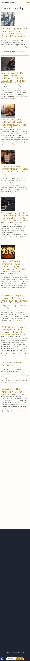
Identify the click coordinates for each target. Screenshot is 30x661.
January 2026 (11, 432)
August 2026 (11, 424)
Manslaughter (12, 487)
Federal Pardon (12, 468)
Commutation (12, 448)
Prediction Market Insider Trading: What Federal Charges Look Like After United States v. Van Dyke (13, 330)
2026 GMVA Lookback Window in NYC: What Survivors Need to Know (12, 392)
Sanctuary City (12, 505)
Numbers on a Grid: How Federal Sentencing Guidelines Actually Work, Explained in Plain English (13, 77)
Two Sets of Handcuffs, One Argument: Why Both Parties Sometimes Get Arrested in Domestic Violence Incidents (14, 216)
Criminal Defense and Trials (15, 617)
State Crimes (11, 521)
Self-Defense (11, 509)
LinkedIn (15, 642)
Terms (16, 594)
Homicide (10, 481)
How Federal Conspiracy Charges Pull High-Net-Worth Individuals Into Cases (15, 298)
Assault (10, 442)
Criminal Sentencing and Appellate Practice (15, 620)
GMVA (9, 477)
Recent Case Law (12, 503)
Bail (9, 444)
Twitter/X (16, 639)
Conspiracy (11, 450)
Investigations (12, 485)
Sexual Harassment (13, 517)
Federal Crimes (12, 466)
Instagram (16, 645)
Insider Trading (12, 483)
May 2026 (10, 426)
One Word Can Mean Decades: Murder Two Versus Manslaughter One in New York (14, 170)
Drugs (10, 461)
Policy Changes (12, 497)
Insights (15, 630)
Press (15, 626)
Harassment (11, 479)
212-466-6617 (4, 549)
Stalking (10, 519)
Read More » (21, 51)
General (10, 473)
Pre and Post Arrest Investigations (15, 615)
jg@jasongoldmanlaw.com (6, 560)
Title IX (10, 525)
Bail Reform (11, 446)
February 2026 (12, 430)
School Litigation (13, 507)
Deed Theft (11, 455)
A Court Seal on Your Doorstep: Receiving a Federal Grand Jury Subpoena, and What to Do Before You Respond (13, 266)
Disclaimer (8, 654)
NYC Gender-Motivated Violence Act (12, 363)
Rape (9, 501)
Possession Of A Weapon (14, 499)
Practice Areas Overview (15, 612)
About (15, 628)
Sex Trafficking (12, 514)
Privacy (13, 594)
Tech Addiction (12, 523)
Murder (10, 489)
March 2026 (11, 428)
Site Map (22, 654)
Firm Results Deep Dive (14, 471)
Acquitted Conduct (13, 440)
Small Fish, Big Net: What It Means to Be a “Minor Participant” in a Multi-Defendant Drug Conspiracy (14, 32)
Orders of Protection (14, 495)
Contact (15, 633)
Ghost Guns (11, 475)
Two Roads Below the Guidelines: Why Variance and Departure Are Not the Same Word (13, 123)
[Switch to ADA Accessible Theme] (1, 658)
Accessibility (15, 654)
